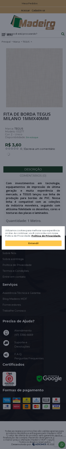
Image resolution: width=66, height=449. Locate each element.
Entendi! (33, 243)
